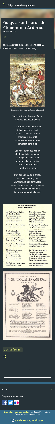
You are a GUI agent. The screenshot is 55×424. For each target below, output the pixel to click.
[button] (4, 37)
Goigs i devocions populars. (17, 412)
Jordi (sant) (12, 349)
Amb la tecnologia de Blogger (29, 420)
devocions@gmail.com (30, 414)
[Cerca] (51, 4)
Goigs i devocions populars (21, 5)
